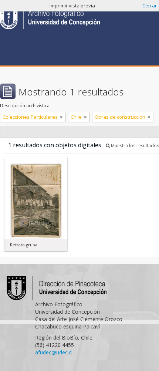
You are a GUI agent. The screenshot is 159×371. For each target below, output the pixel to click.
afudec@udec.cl (53, 352)
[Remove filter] (61, 117)
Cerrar (149, 5)
